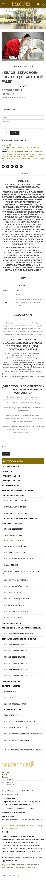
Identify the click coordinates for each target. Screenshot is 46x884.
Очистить (5, 121)
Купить (15, 133)
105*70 (18, 290)
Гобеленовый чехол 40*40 (15, 651)
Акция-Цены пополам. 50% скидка (17, 490)
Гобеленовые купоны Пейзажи (18, 633)
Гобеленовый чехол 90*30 (15, 676)
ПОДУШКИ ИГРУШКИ (10, 466)
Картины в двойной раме (15, 546)
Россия (19, 295)
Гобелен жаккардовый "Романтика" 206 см (23, 734)
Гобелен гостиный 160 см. (16, 727)
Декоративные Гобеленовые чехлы (19, 639)
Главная (8, 8)
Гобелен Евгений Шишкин (16, 586)
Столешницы (10, 691)
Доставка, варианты (24, 315)
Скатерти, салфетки (11, 686)
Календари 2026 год (11, 476)
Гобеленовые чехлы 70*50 (15, 669)
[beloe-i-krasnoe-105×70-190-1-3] (23, 46)
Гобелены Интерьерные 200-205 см (19, 721)
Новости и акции (29, 825)
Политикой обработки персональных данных (18, 867)
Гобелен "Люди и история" (16, 580)
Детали (24, 278)
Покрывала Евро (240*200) (15, 513)
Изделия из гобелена (12, 523)
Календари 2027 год (11, 481)
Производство (7, 114)
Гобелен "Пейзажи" (13, 592)
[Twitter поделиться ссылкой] (3, 166)
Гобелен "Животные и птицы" (17, 611)
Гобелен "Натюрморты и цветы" (18, 559)
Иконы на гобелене (13, 617)
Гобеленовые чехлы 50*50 (15, 657)
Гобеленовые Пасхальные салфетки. (19, 518)
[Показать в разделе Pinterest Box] (12, 166)
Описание (24, 173)
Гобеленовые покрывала (14, 495)
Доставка (18, 825)
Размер (5, 106)
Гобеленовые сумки (13, 529)
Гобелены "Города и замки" (16, 599)
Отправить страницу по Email (15, 140)
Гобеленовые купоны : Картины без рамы (21, 628)
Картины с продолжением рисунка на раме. (21, 572)
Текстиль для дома (13, 535)
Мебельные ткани (10, 485)
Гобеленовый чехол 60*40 (15, 663)
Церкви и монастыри (14, 605)
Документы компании (9, 828)
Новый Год (7, 471)
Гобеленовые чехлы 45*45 (15, 644)
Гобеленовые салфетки (15, 704)
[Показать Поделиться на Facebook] (7, 166)
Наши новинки (11, 565)
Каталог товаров (8, 825)
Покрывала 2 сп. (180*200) (15, 507)
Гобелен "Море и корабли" (16, 552)
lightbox (5, 57)
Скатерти (8, 698)
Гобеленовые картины (28, 8)
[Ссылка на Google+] (16, 166)
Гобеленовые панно (12, 623)
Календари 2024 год (11, 681)
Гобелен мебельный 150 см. (16, 740)
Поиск (4, 446)
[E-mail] (21, 166)
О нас (39, 825)
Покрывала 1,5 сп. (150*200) (16, 500)
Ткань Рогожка (11, 715)
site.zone (16, 875)
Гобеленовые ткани (11, 709)
